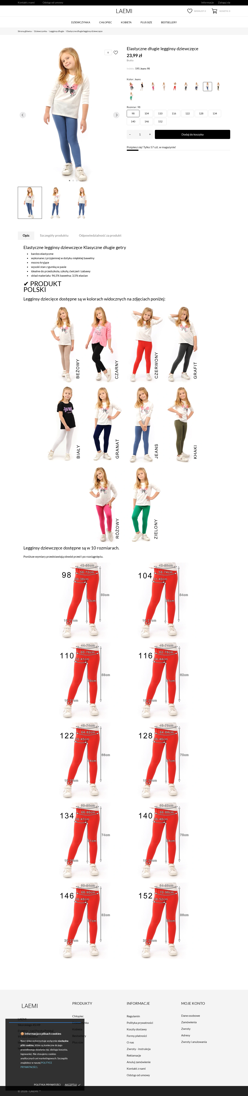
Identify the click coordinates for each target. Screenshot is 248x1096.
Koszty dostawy (137, 1029)
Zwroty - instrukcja (139, 1049)
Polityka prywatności (140, 1022)
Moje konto (193, 1003)
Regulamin (133, 1016)
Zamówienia (189, 1022)
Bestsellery (169, 22)
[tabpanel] (69, 115)
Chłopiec (105, 22)
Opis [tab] (26, 235)
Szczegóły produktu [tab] (54, 235)
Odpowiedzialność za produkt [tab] (100, 235)
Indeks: (131, 68)
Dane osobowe (190, 1015)
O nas (130, 1042)
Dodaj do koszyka (193, 134)
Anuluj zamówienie (139, 1062)
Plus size (146, 22)
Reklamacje (134, 1055)
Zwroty (185, 1028)
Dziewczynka (80, 22)
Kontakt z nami (26, 2)
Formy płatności (137, 1035)
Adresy (185, 1035)
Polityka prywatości (47, 1084)
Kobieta (126, 22)
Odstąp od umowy (53, 2)
